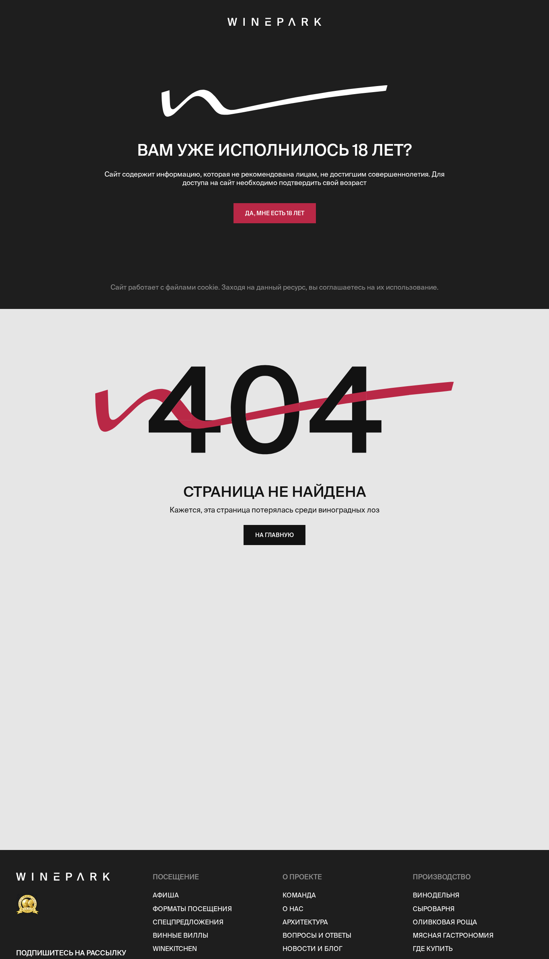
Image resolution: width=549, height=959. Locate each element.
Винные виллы (180, 935)
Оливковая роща (445, 922)
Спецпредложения (188, 922)
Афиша (166, 895)
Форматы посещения (192, 908)
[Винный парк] (79, 877)
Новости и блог (312, 948)
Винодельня (436, 895)
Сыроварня (434, 908)
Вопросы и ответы (317, 935)
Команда (299, 895)
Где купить (433, 948)
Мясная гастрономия (453, 935)
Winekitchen (175, 948)
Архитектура (305, 922)
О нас (293, 908)
